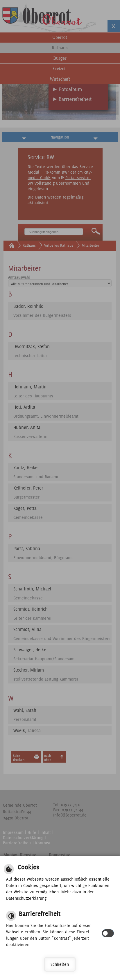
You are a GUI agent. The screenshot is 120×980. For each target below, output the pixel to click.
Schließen (60, 964)
